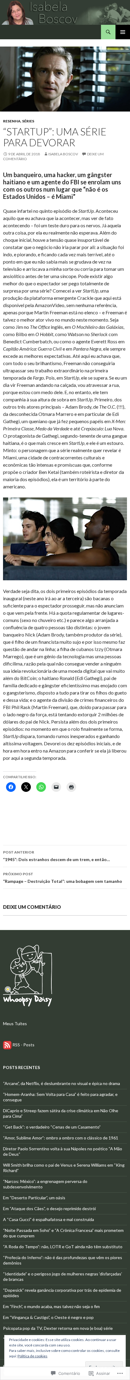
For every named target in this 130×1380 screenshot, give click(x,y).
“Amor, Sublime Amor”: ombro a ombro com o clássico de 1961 (60, 1137)
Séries (28, 121)
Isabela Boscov (63, 154)
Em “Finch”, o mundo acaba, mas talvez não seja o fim (51, 1306)
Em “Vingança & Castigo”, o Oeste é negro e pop (48, 1317)
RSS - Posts (23, 1044)
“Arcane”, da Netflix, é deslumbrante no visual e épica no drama (61, 1083)
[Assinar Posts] (7, 1044)
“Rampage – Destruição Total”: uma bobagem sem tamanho (62, 878)
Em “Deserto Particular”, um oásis (34, 1197)
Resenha (12, 121)
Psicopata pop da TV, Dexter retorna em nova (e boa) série (58, 1328)
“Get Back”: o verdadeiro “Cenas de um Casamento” (52, 1126)
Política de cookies (32, 1356)
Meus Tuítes (15, 1023)
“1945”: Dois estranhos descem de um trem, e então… (56, 856)
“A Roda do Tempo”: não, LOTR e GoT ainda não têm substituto (62, 1246)
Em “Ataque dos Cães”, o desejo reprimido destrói (49, 1208)
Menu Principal (122, 32)
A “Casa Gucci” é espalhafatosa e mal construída (48, 1219)
